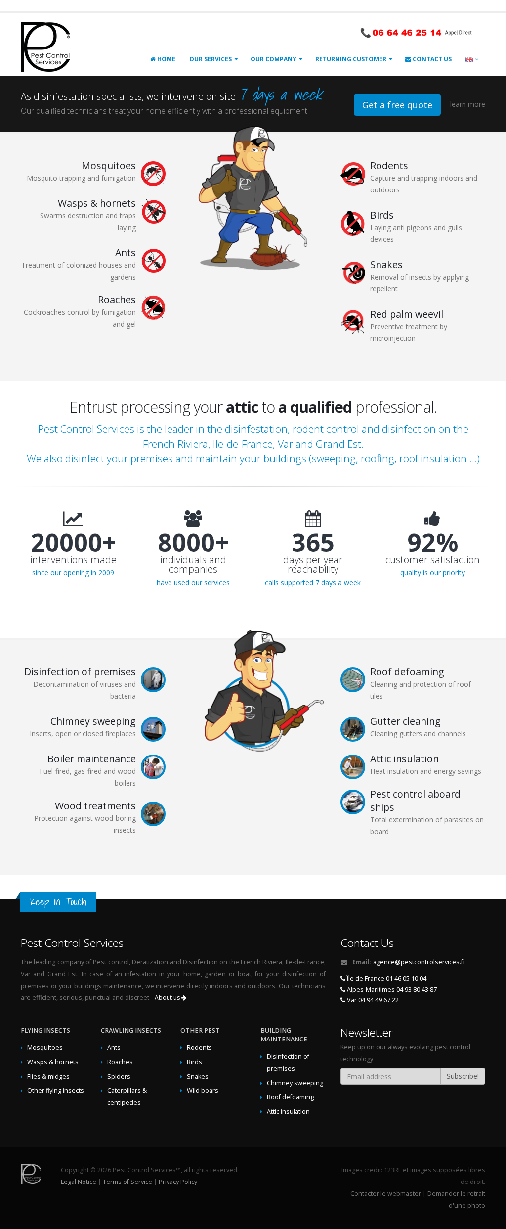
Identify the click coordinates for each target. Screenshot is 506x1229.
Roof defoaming (290, 1097)
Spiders (118, 1076)
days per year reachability (313, 564)
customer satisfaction (432, 560)
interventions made (73, 560)
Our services (210, 59)
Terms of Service (127, 1182)
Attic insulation (288, 1111)
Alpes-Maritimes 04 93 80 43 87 (391, 989)
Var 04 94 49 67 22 (372, 1000)
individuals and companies (193, 564)
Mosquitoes (45, 1047)
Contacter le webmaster (385, 1193)
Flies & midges (48, 1076)
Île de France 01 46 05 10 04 (385, 978)
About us (168, 997)
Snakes (198, 1076)
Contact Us (431, 59)
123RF (392, 1170)
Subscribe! (463, 1076)
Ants (114, 1047)
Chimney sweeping (295, 1083)
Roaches (120, 1062)
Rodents (199, 1047)
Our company (273, 59)
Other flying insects (55, 1091)
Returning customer (350, 59)
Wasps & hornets (53, 1062)
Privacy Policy (178, 1182)
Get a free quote (397, 105)
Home (165, 59)
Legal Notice (78, 1182)
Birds (194, 1062)
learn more (467, 104)
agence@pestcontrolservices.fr (419, 962)
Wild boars (202, 1091)
